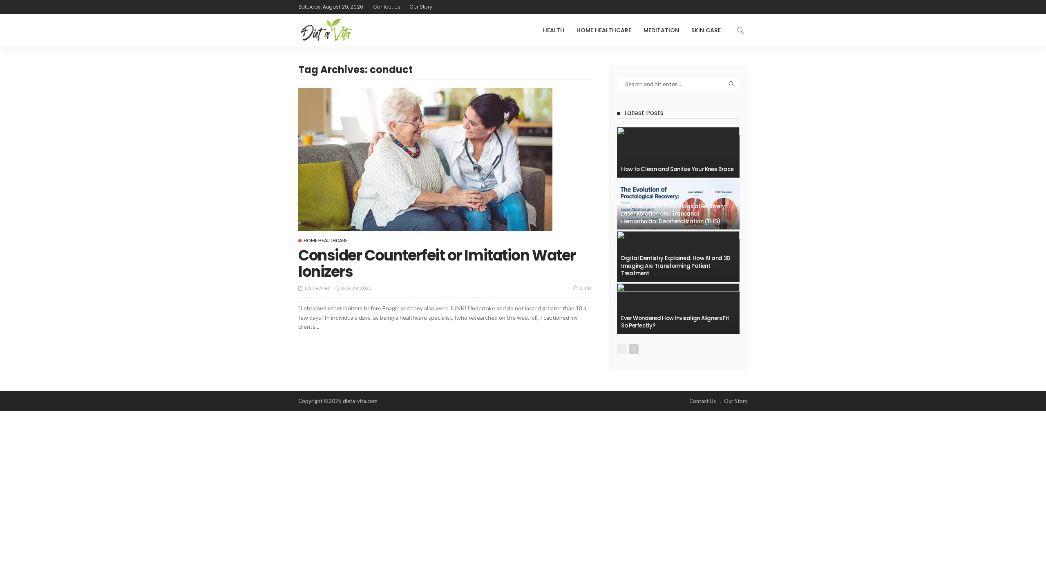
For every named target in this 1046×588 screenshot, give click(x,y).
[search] (740, 30)
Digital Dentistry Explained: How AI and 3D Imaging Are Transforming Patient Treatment (676, 265)
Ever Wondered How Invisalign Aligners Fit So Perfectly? (675, 322)
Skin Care (706, 30)
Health (553, 30)
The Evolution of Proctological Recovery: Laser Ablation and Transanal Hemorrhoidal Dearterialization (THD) (673, 214)
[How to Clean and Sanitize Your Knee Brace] (678, 152)
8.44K (585, 288)
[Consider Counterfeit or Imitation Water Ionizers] (425, 159)
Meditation (661, 30)
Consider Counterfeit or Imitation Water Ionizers (437, 263)
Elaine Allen (318, 288)
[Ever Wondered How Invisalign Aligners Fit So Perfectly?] (678, 308)
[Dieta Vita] (325, 30)
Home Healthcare (604, 30)
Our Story (421, 6)
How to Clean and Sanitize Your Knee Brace (677, 169)
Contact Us (386, 6)
